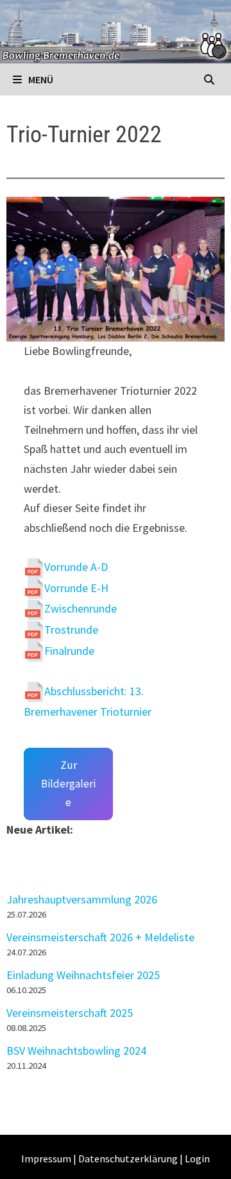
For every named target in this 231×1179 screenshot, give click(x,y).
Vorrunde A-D (76, 566)
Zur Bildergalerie (68, 783)
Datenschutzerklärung (128, 1158)
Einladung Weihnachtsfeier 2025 (83, 975)
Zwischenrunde (80, 608)
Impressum (46, 1158)
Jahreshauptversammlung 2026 (81, 899)
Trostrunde (71, 629)
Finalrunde (69, 650)
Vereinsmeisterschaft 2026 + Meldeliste (100, 937)
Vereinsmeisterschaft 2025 (69, 1012)
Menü (39, 79)
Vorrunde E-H (76, 588)
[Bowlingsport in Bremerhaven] (115, 30)
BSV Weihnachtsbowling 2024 (76, 1050)
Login (197, 1158)
